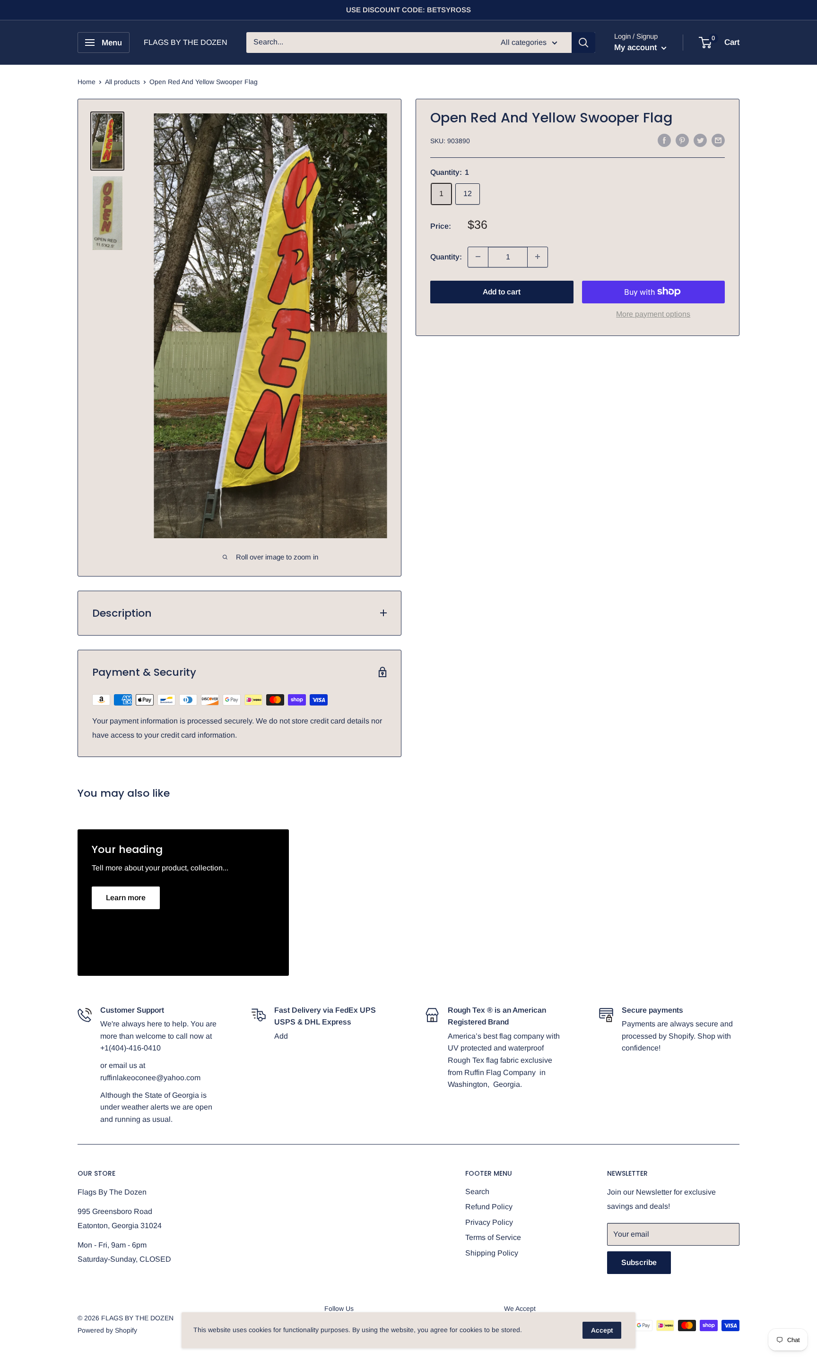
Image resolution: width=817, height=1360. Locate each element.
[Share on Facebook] (664, 140)
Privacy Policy (489, 1222)
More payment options (653, 314)
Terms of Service (493, 1237)
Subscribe (639, 1262)
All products (122, 82)
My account (636, 47)
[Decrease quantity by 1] (478, 257)
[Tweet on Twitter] (700, 140)
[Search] (583, 42)
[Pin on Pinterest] (682, 140)
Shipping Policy (491, 1253)
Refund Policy (489, 1207)
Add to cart (502, 291)
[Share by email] (718, 140)
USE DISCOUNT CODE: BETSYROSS (408, 10)
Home (87, 82)
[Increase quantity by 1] (538, 257)
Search (477, 1192)
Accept (602, 1330)
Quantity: (446, 256)
